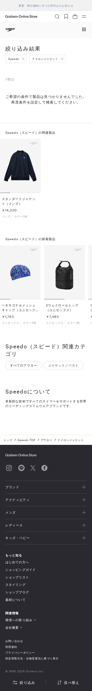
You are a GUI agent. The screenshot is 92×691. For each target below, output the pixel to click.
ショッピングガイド (20, 569)
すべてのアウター (23, 365)
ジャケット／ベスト (63, 365)
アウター (46, 440)
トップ (8, 440)
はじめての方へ (17, 562)
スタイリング (15, 584)
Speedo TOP (27, 440)
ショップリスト (17, 577)
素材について (15, 600)
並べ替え (71, 682)
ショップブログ (17, 592)
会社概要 (12, 627)
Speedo (13, 59)
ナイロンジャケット (45, 59)
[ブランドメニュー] (84, 30)
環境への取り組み (18, 620)
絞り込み (27, 682)
